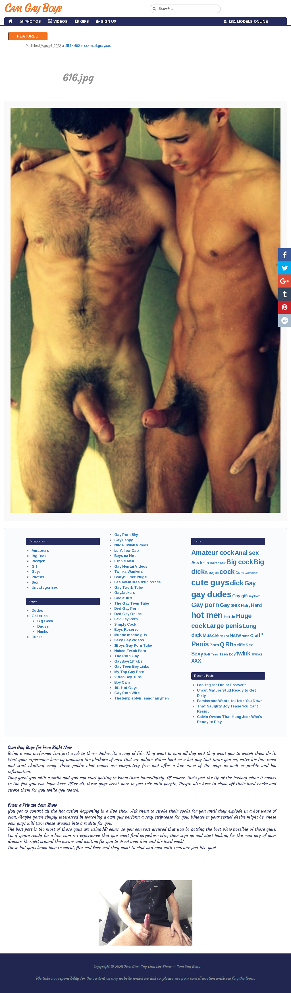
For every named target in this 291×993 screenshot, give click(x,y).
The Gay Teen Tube (131, 603)
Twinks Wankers (128, 571)
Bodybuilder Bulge (130, 577)
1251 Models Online (247, 21)
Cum (239, 573)
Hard (256, 605)
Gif (34, 566)
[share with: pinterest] (284, 307)
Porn (214, 645)
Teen (214, 654)
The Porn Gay (126, 656)
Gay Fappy (123, 540)
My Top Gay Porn (129, 672)
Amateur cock (212, 552)
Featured (28, 36)
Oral (254, 635)
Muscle (211, 635)
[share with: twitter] (284, 267)
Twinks (256, 654)
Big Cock (45, 621)
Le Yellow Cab (126, 550)
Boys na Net (125, 555)
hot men (207, 615)
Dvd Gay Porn (126, 608)
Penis (200, 644)
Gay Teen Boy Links (131, 666)
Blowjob (38, 561)
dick (237, 583)
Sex (35, 582)
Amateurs (40, 550)
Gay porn (205, 604)
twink (243, 653)
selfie (239, 644)
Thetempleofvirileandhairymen (141, 698)
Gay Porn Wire (127, 693)
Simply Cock (125, 624)
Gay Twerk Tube (128, 587)
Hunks (42, 631)
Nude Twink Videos (131, 545)
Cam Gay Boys (33, 8)
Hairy (245, 605)
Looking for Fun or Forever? (221, 685)
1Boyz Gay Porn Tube (133, 645)
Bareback (218, 563)
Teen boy (227, 654)
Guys (36, 571)
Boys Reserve (126, 629)
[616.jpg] (145, 310)
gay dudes (211, 594)
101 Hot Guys (126, 688)
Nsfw (235, 635)
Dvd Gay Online (128, 614)
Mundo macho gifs (130, 635)
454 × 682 (72, 46)
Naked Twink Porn (130, 651)
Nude (245, 636)
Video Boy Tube (128, 677)
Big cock (239, 562)
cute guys (210, 582)
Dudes (37, 610)
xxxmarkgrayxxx (97, 46)
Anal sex (247, 552)
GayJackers (124, 592)
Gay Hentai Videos (130, 566)
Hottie (229, 617)
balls (204, 563)
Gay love (253, 596)
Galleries (40, 616)
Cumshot (251, 572)
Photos (38, 577)
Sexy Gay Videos (129, 640)
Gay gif (239, 595)
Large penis (224, 625)
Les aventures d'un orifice (137, 582)
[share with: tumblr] (284, 294)
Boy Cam (122, 682)
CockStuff (123, 598)
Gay (250, 583)
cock (226, 571)
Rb (229, 644)
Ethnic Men (124, 561)
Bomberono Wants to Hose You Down (230, 701)
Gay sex (230, 605)
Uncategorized (45, 587)
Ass (195, 562)
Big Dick (39, 556)
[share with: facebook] (284, 254)
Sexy (197, 654)
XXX (196, 661)
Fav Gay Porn (126, 619)
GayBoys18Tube (128, 661)
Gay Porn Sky (126, 534)
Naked (224, 636)
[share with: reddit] (284, 320)
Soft (207, 654)
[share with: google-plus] (284, 281)
